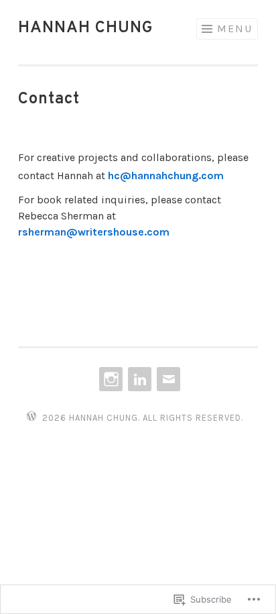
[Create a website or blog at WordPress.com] (31, 417)
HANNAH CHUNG (85, 28)
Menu (235, 28)
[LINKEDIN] (138, 379)
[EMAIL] (167, 379)
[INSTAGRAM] (109, 379)
